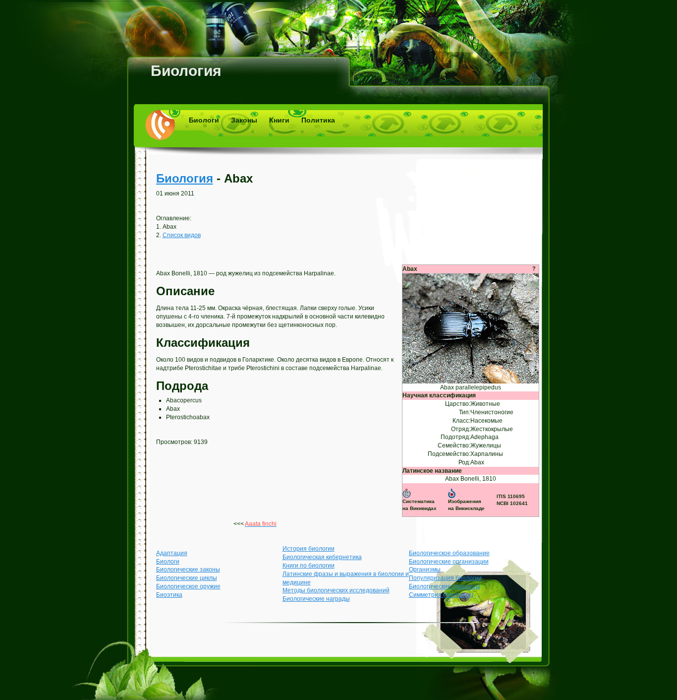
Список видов (182, 235)
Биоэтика (169, 594)
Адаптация (171, 553)
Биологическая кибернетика (322, 557)
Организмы (425, 569)
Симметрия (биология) (441, 594)
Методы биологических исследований (336, 590)
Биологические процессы (444, 586)
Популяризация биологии (445, 577)
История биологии (308, 548)
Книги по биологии (308, 565)
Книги (279, 120)
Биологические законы (188, 569)
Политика (318, 120)
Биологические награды (316, 598)
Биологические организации (449, 561)
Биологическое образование (449, 553)
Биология (186, 71)
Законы (244, 120)
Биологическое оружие (188, 586)
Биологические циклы (186, 577)
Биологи (204, 120)
